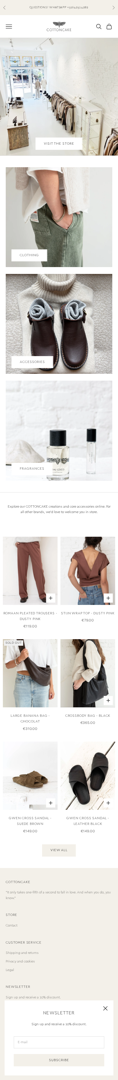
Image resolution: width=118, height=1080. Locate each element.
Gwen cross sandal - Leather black (87, 821)
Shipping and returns (22, 953)
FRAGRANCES (32, 469)
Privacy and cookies (20, 961)
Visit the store (59, 144)
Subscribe (59, 1060)
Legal (10, 970)
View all (59, 850)
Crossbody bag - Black (88, 716)
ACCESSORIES (32, 362)
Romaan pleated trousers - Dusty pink (30, 616)
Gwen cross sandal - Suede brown (30, 821)
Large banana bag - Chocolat (30, 719)
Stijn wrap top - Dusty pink (88, 613)
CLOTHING (29, 255)
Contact (11, 925)
